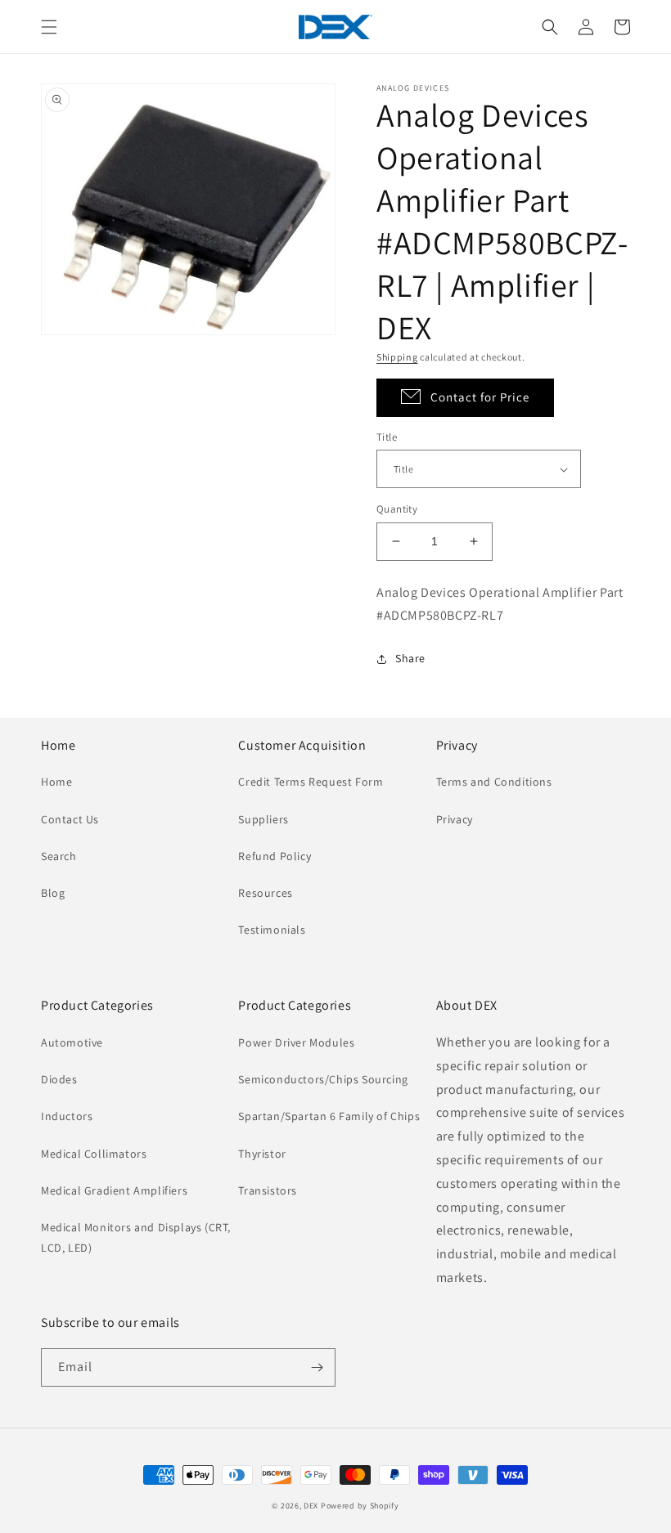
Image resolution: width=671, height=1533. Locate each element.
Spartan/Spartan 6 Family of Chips (329, 1116)
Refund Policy (274, 856)
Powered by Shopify (360, 1505)
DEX (311, 1505)
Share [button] (410, 658)
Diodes (59, 1079)
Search (59, 856)
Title (386, 437)
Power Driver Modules (296, 1042)
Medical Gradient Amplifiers (114, 1190)
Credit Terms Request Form (310, 781)
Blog (53, 892)
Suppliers (263, 819)
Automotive (72, 1042)
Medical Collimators (93, 1153)
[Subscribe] (317, 1367)
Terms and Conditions (494, 781)
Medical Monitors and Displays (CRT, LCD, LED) (136, 1237)
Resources (265, 892)
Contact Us (70, 819)
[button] (49, 27)
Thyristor (262, 1153)
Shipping (397, 357)
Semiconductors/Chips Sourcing (323, 1079)
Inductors (66, 1116)
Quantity (396, 509)
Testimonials (271, 929)
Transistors (267, 1190)
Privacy (454, 819)
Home (56, 781)
